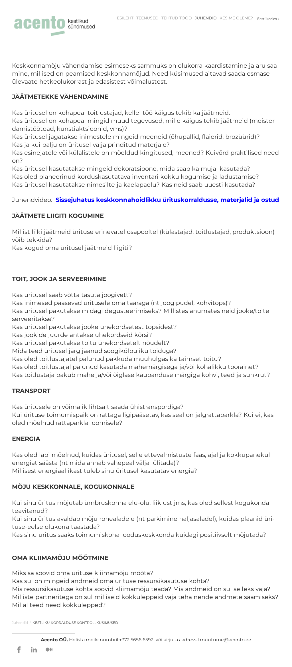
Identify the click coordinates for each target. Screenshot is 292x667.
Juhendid (206, 18)
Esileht (125, 18)
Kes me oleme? (236, 18)
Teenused (147, 18)
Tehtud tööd (176, 18)
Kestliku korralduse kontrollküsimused (75, 622)
